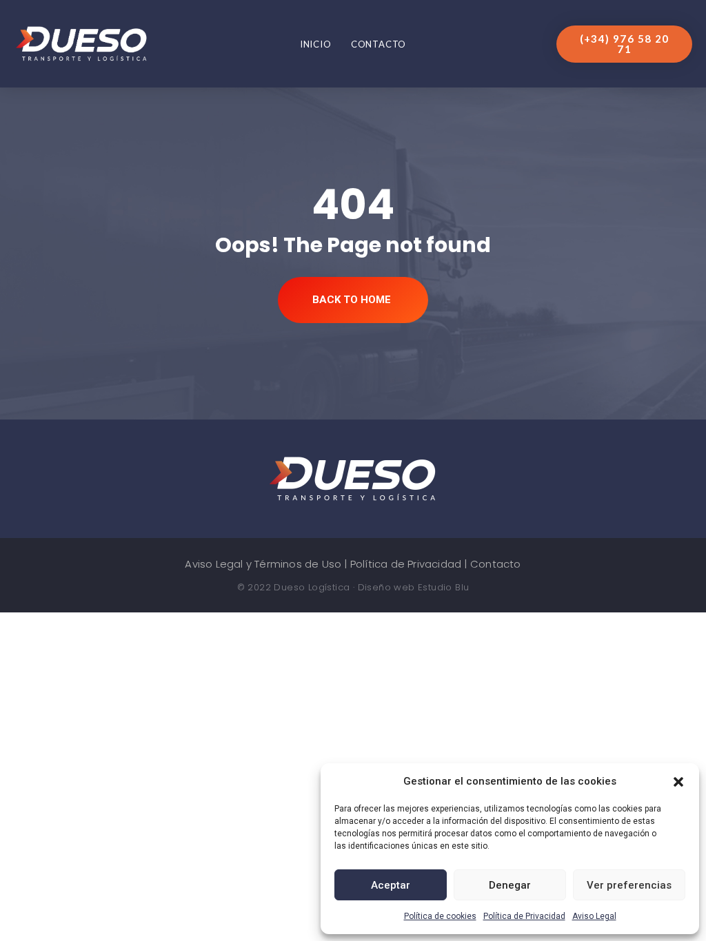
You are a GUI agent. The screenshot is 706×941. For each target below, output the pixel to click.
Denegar (510, 885)
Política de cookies (440, 916)
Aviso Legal (594, 916)
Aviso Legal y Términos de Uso (263, 564)
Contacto (378, 44)
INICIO (316, 44)
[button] (678, 781)
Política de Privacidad (524, 916)
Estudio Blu (443, 587)
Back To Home (351, 299)
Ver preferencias (629, 885)
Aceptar (390, 885)
